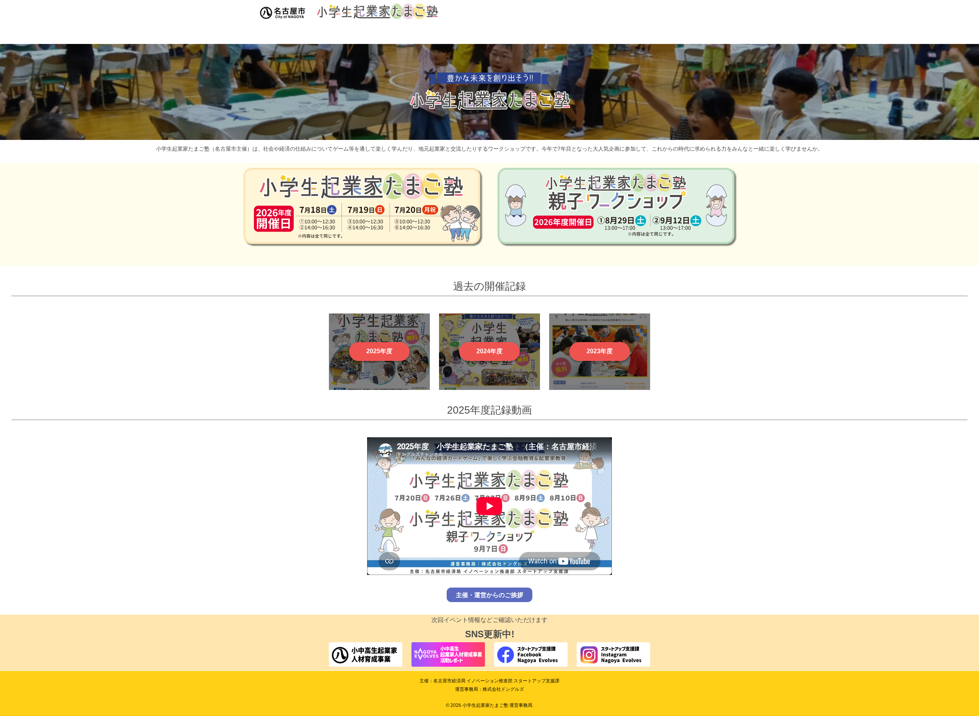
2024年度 (489, 351)
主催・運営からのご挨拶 (489, 594)
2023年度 (600, 351)
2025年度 (379, 351)
